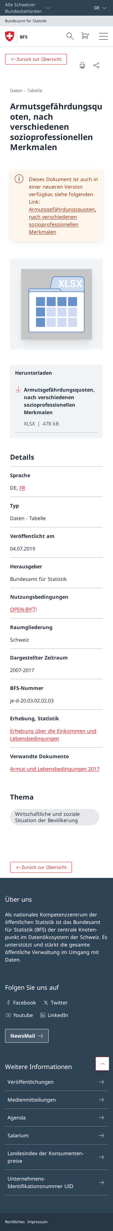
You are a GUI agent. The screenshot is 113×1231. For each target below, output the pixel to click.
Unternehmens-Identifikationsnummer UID (40, 1182)
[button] (102, 1064)
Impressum (37, 1221)
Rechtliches (15, 1221)
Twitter (59, 1002)
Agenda (17, 1117)
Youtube (23, 1015)
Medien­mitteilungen (32, 1099)
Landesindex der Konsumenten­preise (46, 1157)
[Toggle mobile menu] (103, 36)
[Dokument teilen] (96, 65)
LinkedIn (58, 1015)
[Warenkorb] (84, 35)
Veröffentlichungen (31, 1081)
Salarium (18, 1135)
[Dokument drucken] (82, 65)
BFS (24, 37)
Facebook (24, 1002)
